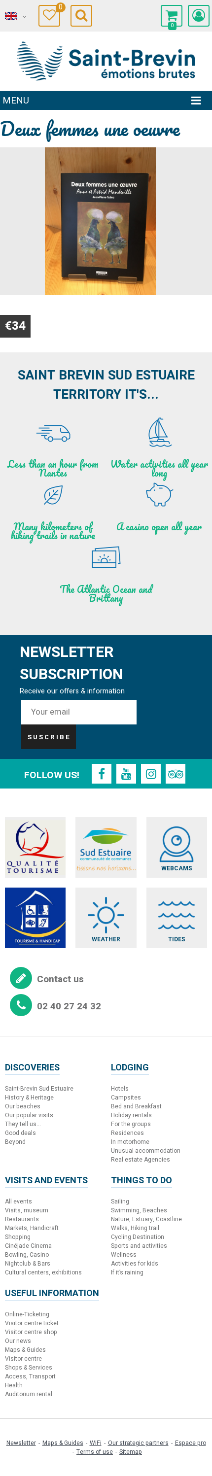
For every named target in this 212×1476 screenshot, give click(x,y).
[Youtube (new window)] (126, 774)
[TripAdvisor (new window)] (175, 774)
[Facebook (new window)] (101, 774)
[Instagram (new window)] (151, 774)
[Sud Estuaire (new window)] (105, 847)
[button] (171, 16)
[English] (15, 16)
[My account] (199, 16)
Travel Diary (59, 8)
